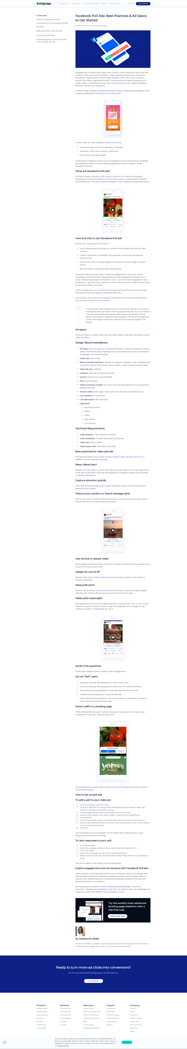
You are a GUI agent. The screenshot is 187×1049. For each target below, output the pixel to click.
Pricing (104, 3)
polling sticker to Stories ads (108, 93)
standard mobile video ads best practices (123, 457)
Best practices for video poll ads (49, 31)
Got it (126, 1042)
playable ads (120, 80)
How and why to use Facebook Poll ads (52, 23)
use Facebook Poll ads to (97, 244)
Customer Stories (91, 3)
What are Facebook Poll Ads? (48, 19)
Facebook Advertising (99, 26)
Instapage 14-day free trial (109, 889)
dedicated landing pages (118, 787)
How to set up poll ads (46, 35)
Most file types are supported (102, 349)
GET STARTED (143, 4)
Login (131, 3)
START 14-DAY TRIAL (117, 916)
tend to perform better (106, 590)
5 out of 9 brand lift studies (106, 290)
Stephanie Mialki (83, 26)
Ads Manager (90, 805)
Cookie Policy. (63, 1046)
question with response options (106, 176)
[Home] (46, 4)
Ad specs (40, 27)
